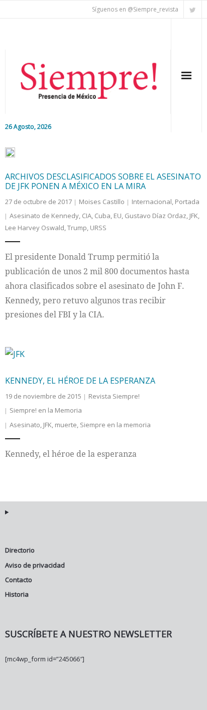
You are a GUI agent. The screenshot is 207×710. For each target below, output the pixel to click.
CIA (86, 215)
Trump (77, 227)
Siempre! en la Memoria (46, 410)
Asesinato (25, 424)
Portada (187, 201)
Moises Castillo (102, 201)
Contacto (18, 579)
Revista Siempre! (114, 396)
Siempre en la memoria (115, 424)
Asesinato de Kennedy (44, 215)
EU (118, 215)
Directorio (20, 550)
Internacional (152, 201)
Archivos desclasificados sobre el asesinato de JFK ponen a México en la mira (103, 181)
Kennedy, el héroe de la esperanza (80, 380)
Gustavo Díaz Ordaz (155, 215)
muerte (66, 424)
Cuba (102, 215)
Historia (17, 594)
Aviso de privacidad (35, 565)
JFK (193, 215)
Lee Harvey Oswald (34, 227)
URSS (98, 227)
